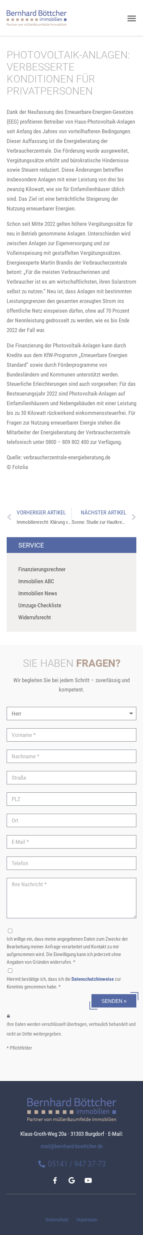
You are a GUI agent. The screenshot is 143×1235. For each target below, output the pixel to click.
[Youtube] (88, 1180)
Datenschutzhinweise (93, 979)
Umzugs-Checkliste (39, 605)
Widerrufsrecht (34, 617)
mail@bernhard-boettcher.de (72, 1146)
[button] (132, 18)
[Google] (71, 1180)
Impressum (86, 1220)
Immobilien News (37, 593)
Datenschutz (57, 1220)
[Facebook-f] (55, 1180)
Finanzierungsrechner (42, 569)
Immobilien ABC (36, 581)
